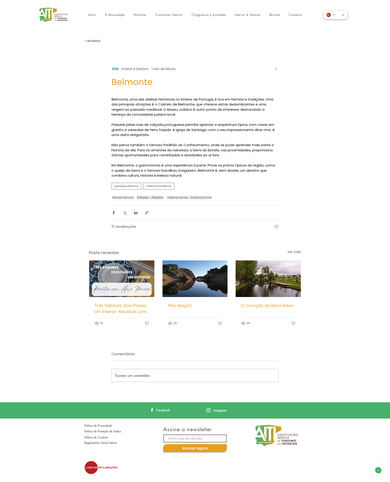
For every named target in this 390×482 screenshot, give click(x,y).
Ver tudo (294, 252)
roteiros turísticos (159, 186)
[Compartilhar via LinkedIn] (136, 213)
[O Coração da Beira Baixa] (268, 278)
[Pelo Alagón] (195, 278)
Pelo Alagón (180, 305)
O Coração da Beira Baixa (267, 305)
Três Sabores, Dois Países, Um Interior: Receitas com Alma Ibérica (121, 309)
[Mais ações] (276, 69)
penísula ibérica (126, 186)
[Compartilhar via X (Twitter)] (125, 213)
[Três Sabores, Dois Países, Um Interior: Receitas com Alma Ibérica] (121, 278)
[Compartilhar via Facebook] (113, 213)
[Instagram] (208, 410)
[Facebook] (152, 410)
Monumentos (123, 197)
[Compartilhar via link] (147, 213)
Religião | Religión (150, 197)
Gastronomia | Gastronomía (189, 197)
